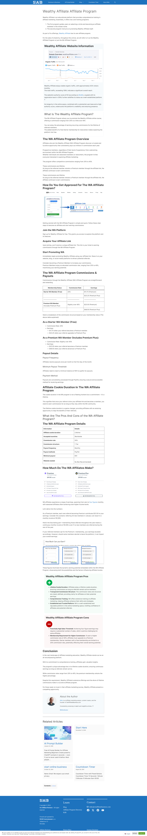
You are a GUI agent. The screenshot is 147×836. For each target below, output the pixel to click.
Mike (61, 700)
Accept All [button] (141, 833)
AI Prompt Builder (69, 2)
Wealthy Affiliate (64, 33)
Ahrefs (80, 95)
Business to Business (54, 2)
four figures (93, 502)
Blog (80, 2)
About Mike (106, 2)
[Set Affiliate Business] (37, 2)
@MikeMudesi (64, 710)
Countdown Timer (93, 2)
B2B (64, 812)
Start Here (81, 727)
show (53, 786)
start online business (55, 766)
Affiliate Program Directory (72, 810)
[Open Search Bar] (115, 2)
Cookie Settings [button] (133, 833)
